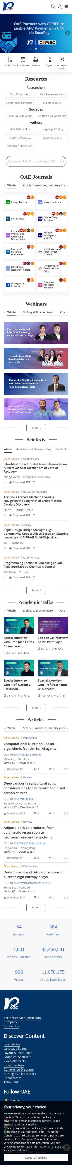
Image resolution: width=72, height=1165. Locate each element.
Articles (36, 719)
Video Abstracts (52, 137)
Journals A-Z (12, 1044)
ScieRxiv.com (12, 1078)
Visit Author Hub (20, 129)
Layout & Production (19, 116)
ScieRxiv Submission (19, 146)
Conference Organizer (20, 102)
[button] (29, 49)
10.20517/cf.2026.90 (22, 799)
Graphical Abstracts (17, 1057)
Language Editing (52, 129)
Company (10, 1022)
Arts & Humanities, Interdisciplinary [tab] (45, 185)
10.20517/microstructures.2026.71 (31, 883)
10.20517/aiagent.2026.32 (25, 754)
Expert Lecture (52, 102)
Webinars (36, 304)
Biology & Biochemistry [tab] (38, 312)
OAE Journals (36, 177)
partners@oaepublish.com (22, 1018)
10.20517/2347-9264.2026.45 (27, 843)
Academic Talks (36, 602)
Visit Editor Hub (20, 94)
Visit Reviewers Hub (52, 94)
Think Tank (11, 1082)
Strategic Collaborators (52, 116)
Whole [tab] (11, 185)
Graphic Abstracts (20, 137)
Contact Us (11, 1026)
